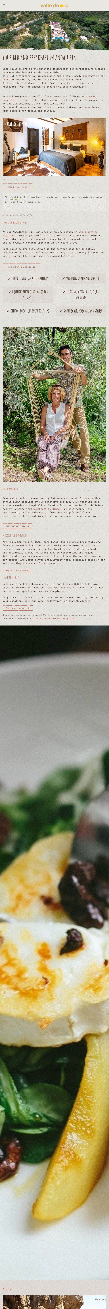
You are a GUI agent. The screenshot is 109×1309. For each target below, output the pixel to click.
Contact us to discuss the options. (55, 618)
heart (6, 79)
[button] (4, 5)
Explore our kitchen (17, 570)
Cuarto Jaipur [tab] (4, 179)
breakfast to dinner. (48, 508)
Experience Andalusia (21, 266)
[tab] (4, 215)
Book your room (17, 186)
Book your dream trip (18, 608)
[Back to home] (54, 5)
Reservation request (17, 525)
